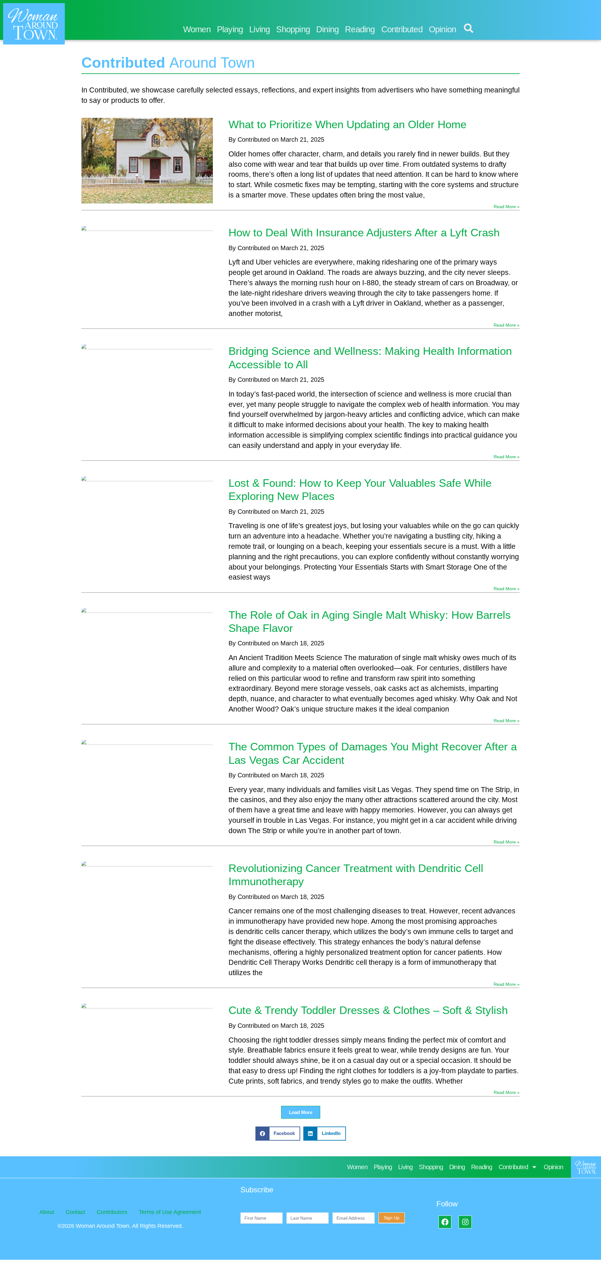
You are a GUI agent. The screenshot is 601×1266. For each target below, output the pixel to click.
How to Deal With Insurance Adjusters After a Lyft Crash (364, 232)
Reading (360, 29)
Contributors (112, 1212)
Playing (230, 29)
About (46, 1212)
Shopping (293, 29)
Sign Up (391, 1217)
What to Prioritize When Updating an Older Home (347, 124)
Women (197, 29)
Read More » (507, 206)
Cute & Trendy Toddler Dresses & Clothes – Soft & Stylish (368, 1010)
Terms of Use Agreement (170, 1212)
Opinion (442, 29)
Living (259, 29)
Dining (327, 29)
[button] (300, 1112)
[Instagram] (465, 1222)
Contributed (402, 29)
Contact (75, 1212)
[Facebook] (445, 1222)
